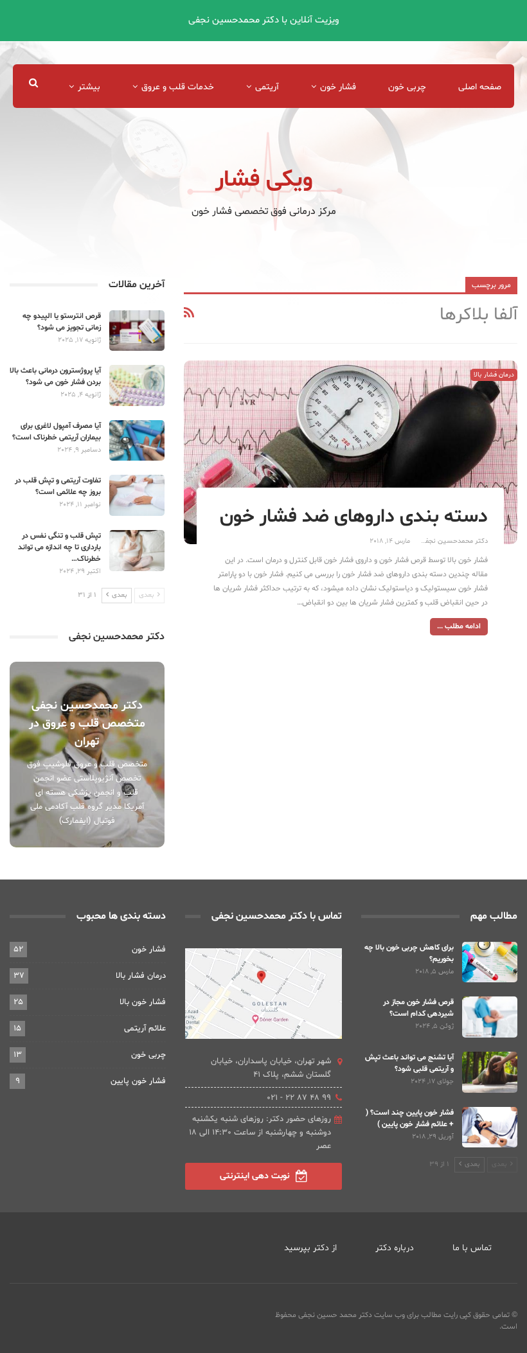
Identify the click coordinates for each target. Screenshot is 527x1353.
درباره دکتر (394, 1248)
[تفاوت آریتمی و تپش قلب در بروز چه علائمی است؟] (137, 495)
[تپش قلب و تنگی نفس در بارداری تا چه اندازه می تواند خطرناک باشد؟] (137, 550)
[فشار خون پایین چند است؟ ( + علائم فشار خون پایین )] (489, 1127)
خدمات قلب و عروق (177, 87)
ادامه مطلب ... (459, 626)
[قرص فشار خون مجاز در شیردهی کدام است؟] (489, 1017)
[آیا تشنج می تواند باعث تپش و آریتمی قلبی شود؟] (489, 1072)
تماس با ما (472, 1248)
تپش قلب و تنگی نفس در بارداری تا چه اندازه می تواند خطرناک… (59, 547)
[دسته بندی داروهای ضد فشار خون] (350, 452)
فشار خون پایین (138, 1081)
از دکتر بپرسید (310, 1248)
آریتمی (267, 87)
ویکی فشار (263, 180)
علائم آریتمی (145, 1028)
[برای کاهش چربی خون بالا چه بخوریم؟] (489, 962)
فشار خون (338, 87)
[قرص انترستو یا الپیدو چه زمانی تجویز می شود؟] (137, 330)
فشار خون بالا (143, 1002)
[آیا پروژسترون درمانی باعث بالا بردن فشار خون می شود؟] (137, 385)
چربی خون (407, 87)
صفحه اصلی (479, 87)
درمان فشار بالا (494, 375)
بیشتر (89, 87)
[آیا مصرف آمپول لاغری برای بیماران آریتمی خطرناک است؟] (137, 440)
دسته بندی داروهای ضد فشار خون (354, 517)
